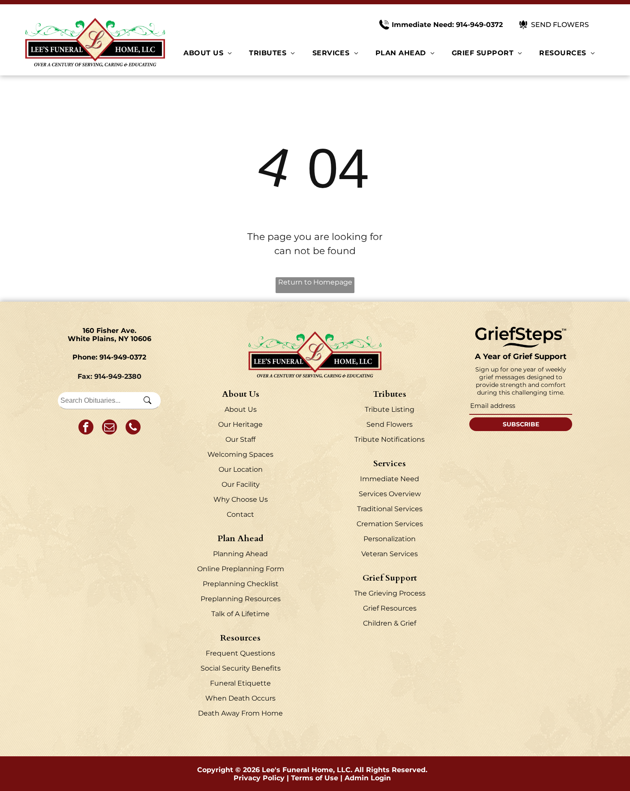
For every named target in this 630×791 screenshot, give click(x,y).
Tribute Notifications (389, 439)
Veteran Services (389, 554)
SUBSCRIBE (521, 424)
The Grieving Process (390, 593)
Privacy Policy (259, 778)
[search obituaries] (150, 400)
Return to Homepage (315, 282)
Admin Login (368, 778)
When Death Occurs (240, 698)
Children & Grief (389, 623)
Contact (240, 514)
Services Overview (390, 494)
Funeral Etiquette (240, 683)
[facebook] (85, 428)
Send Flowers (389, 424)
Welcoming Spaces (240, 454)
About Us (241, 409)
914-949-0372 (122, 357)
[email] (109, 428)
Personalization (389, 539)
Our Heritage (240, 424)
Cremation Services (390, 524)
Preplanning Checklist (241, 584)
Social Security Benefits (241, 668)
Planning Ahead (240, 554)
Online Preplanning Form (240, 569)
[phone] (133, 428)
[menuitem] (207, 53)
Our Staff (240, 439)
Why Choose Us (240, 499)
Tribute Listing (389, 409)
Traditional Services (390, 509)
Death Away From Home (240, 713)
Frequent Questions (240, 653)
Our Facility (241, 484)
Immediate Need (389, 479)
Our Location (241, 469)
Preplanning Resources (241, 599)
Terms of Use (314, 778)
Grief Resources (390, 608)
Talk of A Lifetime (240, 614)
